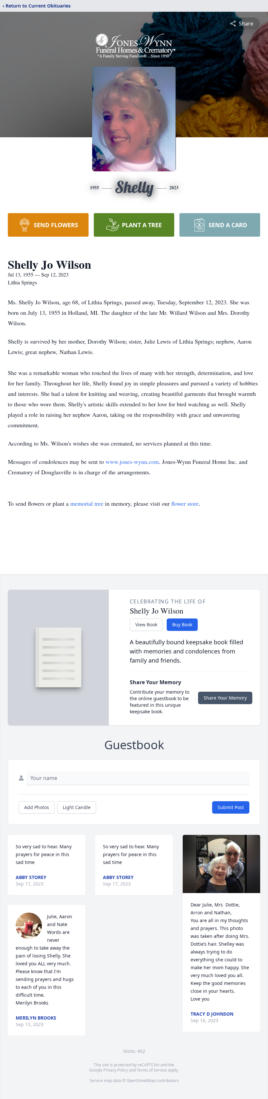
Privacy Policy (115, 1070)
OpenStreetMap (141, 1080)
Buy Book (182, 624)
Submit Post (231, 807)
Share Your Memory (225, 698)
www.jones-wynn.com (132, 461)
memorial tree (86, 503)
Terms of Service (152, 1070)
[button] (221, 864)
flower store (185, 503)
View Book (146, 624)
